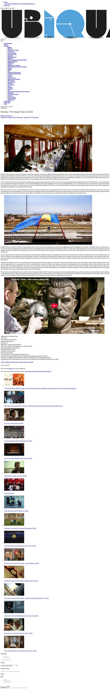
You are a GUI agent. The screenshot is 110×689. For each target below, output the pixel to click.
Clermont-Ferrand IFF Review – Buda (16, 511)
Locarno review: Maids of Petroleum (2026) (18, 458)
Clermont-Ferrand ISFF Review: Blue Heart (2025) (20, 528)
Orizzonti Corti (11, 77)
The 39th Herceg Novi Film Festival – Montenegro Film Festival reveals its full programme (33, 406)
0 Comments (35, 117)
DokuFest (10, 58)
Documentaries (8, 43)
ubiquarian (4, 686)
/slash (9, 86)
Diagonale (10, 55)
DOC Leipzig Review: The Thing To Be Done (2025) (20, 651)
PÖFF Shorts (11, 80)
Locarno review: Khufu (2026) (13, 423)
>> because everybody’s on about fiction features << (19, 3)
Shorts (6, 44)
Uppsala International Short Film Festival (18, 91)
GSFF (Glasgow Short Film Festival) (17, 66)
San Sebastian (11, 82)
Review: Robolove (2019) (25, 362)
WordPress (9, 687)
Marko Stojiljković (6, 115)
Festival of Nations (12, 61)
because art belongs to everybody (11, 671)
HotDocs (10, 68)
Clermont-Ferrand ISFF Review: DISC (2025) (18, 633)
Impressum (7, 657)
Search (3, 39)
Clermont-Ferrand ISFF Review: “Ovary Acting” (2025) (21, 563)
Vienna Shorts (11, 97)
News (5, 104)
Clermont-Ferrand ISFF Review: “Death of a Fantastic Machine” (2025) (26, 598)
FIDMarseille (11, 62)
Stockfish (10, 87)
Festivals (6, 46)
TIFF (9, 90)
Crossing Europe (12, 54)
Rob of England (9, 493)
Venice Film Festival (13, 94)
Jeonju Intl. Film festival (14, 72)
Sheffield (10, 83)
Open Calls (7, 102)
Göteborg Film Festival (14, 65)
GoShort (10, 64)
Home (5, 2)
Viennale (10, 95)
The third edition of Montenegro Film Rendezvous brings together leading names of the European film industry (40, 388)
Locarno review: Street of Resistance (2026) (18, 441)
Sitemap (6, 656)
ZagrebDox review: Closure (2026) (15, 476)
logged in (11, 368)
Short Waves (11, 84)
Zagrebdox (10, 93)
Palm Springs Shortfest (14, 79)
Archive (3, 665)
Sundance (10, 89)
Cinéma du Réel (12, 53)
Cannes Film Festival (13, 50)
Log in (5, 679)
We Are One (11, 100)
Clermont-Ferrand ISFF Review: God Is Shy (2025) (20, 546)
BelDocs (10, 47)
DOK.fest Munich (12, 57)
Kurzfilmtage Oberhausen (14, 73)
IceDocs (10, 69)
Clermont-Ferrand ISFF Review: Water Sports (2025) (21, 581)
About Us (7, 5)
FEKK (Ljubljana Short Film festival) (17, 60)
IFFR (9, 71)
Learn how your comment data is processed (38, 371)
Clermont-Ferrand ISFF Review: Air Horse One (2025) (21, 616)
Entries (7, 680)
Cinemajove (11, 51)
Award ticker (7, 101)
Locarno (10, 76)
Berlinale (10, 49)
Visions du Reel (12, 98)
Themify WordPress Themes (20, 687)
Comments (8, 682)
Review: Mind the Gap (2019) (9, 362)
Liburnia (10, 75)
